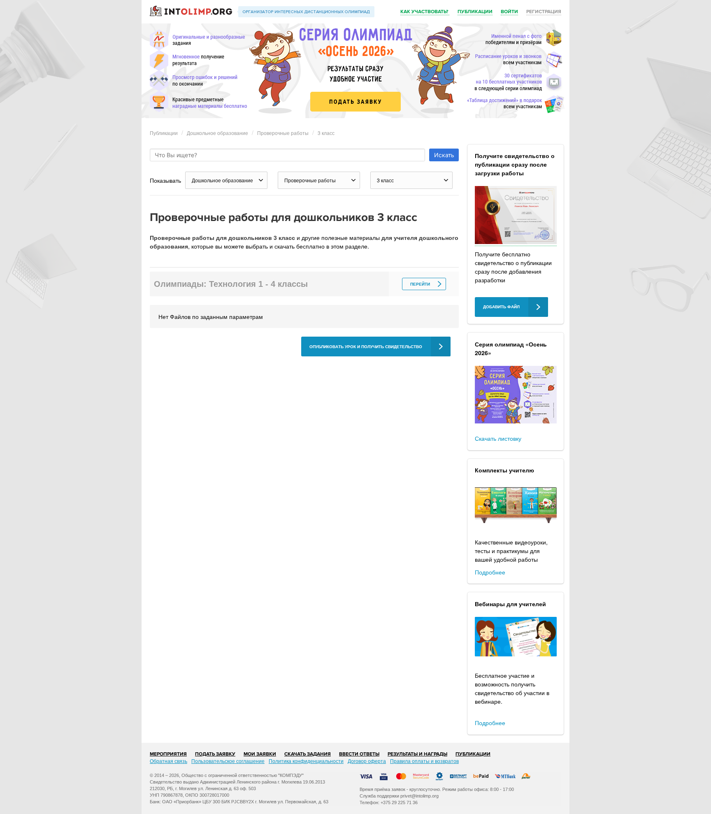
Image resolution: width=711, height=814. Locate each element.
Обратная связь (168, 760)
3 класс (326, 132)
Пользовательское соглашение (228, 760)
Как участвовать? (424, 12)
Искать (444, 154)
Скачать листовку (498, 438)
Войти (509, 12)
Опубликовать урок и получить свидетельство (365, 346)
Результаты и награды (417, 754)
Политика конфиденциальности (306, 760)
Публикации (475, 12)
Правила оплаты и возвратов (424, 760)
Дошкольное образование (217, 132)
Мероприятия (168, 754)
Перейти (420, 284)
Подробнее (490, 572)
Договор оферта (367, 760)
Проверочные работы (283, 132)
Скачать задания (307, 754)
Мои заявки (260, 754)
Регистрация (543, 12)
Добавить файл (501, 307)
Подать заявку (215, 754)
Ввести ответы (359, 754)
